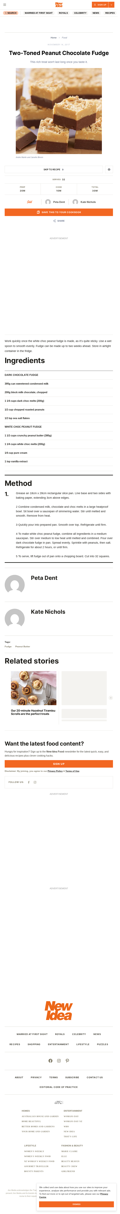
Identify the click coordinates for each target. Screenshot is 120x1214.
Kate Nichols (88, 202)
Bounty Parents (34, 1171)
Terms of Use (72, 771)
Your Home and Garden (36, 1131)
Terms (53, 1077)
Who (66, 1127)
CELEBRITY (80, 13)
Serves (56, 179)
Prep (22, 187)
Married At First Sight (39, 13)
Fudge (8, 646)
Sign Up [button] (102, 5)
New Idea (69, 1131)
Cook (59, 187)
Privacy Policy (55, 771)
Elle (64, 1156)
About (19, 1077)
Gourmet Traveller (36, 1166)
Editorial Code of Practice (59, 1087)
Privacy (36, 1077)
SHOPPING (34, 1044)
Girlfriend (68, 1171)
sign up (59, 763)
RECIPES (110, 13)
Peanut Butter (22, 646)
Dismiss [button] (76, 1204)
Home (54, 37)
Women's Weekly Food (37, 1156)
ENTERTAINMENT (58, 1044)
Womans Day (71, 1116)
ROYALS (63, 13)
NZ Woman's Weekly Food (39, 1161)
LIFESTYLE (83, 1044)
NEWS (96, 13)
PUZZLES (102, 1044)
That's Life (70, 1136)
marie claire (69, 1151)
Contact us (95, 1077)
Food (64, 37)
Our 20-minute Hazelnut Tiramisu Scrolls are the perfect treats (33, 712)
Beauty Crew (69, 1166)
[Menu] (4, 4)
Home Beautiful (31, 1121)
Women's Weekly (34, 1151)
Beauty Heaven (70, 1161)
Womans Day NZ (73, 1121)
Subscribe (72, 1077)
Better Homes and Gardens (38, 1127)
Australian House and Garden (40, 1116)
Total (95, 187)
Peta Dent (59, 202)
